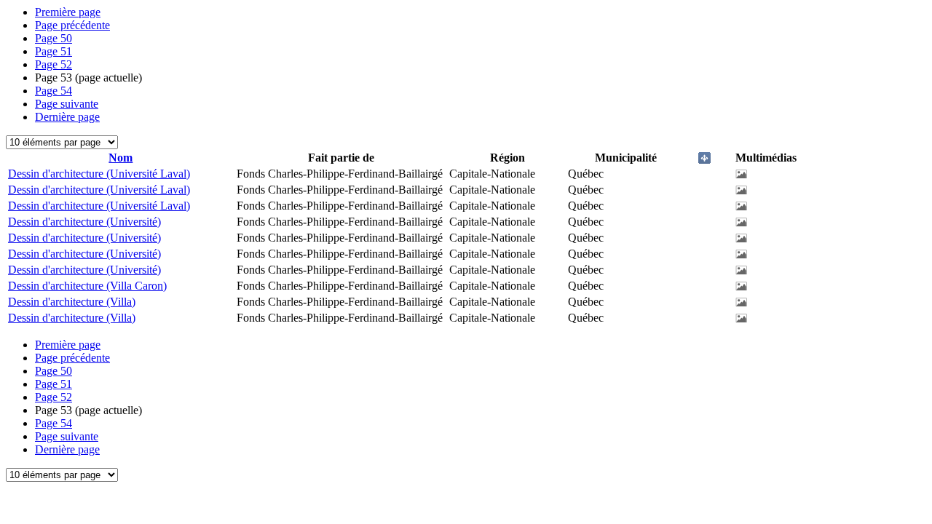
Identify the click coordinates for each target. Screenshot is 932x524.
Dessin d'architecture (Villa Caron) (87, 285)
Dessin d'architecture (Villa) (71, 301)
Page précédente (72, 25)
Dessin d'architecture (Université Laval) (99, 173)
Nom (120, 157)
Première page (67, 12)
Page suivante (66, 104)
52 (53, 64)
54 (53, 90)
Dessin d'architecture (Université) (84, 221)
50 (53, 38)
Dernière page (67, 117)
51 (53, 51)
